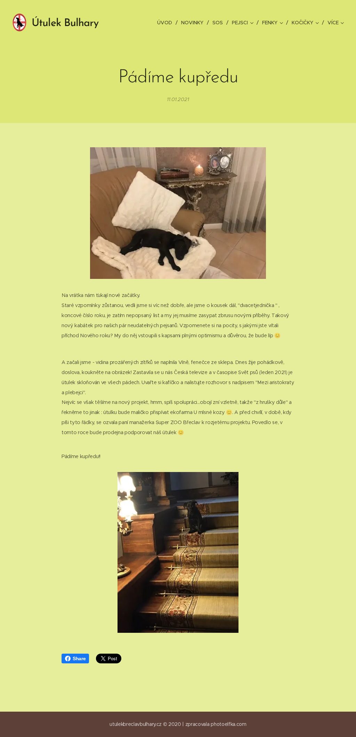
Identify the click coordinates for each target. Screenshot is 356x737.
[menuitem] (166, 22)
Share (79, 658)
